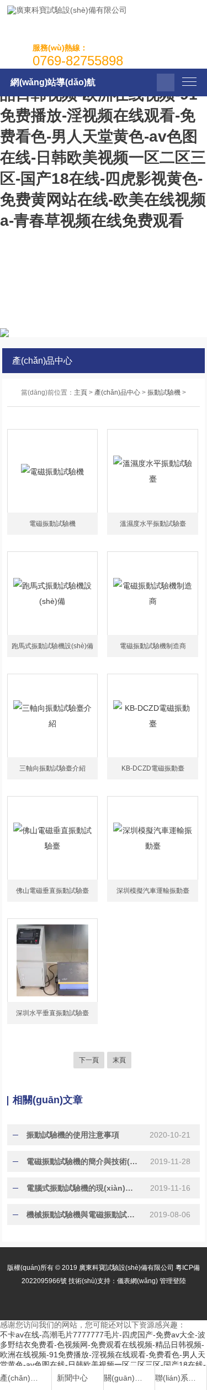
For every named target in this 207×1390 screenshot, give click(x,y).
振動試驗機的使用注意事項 (72, 1134)
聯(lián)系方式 (175, 1377)
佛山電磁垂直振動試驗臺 (52, 891)
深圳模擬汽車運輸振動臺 (152, 891)
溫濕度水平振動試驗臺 (153, 524)
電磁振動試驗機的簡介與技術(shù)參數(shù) (82, 1161)
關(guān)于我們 (124, 1377)
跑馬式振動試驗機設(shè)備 (52, 646)
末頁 (119, 1060)
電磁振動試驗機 (52, 524)
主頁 (80, 392)
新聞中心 (72, 1377)
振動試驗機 (164, 392)
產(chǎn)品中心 (117, 392)
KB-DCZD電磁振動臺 (152, 768)
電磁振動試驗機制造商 (153, 646)
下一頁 (89, 1060)
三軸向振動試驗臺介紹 (52, 768)
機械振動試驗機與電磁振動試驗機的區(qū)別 (82, 1214)
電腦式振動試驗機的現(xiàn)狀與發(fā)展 (82, 1188)
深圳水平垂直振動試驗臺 (52, 1013)
